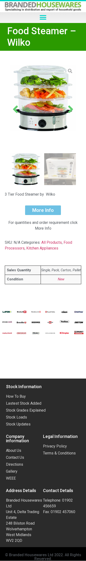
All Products (51, 242)
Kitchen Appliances (42, 248)
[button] (43, 17)
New (61, 279)
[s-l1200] (43, 98)
